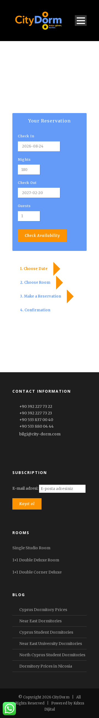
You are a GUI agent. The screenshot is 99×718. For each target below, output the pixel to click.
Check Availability (42, 235)
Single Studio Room (31, 547)
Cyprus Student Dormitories (46, 632)
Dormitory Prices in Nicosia (45, 666)
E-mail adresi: (25, 488)
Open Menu (81, 20)
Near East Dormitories (40, 620)
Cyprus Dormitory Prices (43, 609)
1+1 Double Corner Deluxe (37, 572)
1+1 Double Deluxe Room (35, 560)
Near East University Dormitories (50, 643)
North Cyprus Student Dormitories (52, 654)
